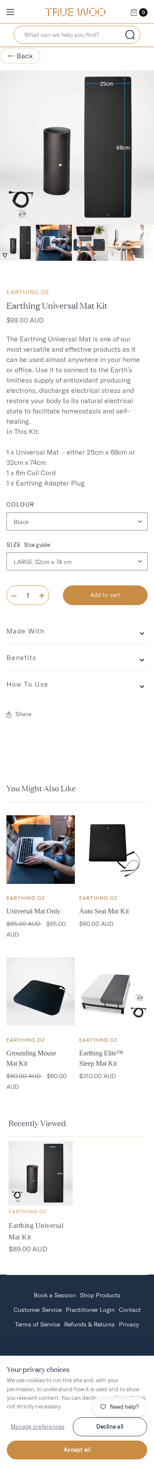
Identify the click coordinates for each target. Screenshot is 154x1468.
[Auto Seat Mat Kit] (113, 849)
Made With (25, 631)
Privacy (129, 1324)
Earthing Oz (27, 292)
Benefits (21, 657)
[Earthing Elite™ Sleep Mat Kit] (113, 991)
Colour (20, 504)
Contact (130, 1310)
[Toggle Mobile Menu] (15, 12)
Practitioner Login (90, 1310)
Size (28, 545)
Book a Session (55, 1295)
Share (23, 714)
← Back (20, 55)
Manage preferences (38, 1426)
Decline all (109, 1426)
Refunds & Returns (89, 1324)
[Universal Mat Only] (40, 849)
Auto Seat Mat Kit (104, 911)
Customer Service (38, 1310)
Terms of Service (37, 1324)
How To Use (27, 684)
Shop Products (100, 1295)
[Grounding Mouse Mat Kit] (40, 991)
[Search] (130, 35)
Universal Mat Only (33, 911)
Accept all (77, 1449)
